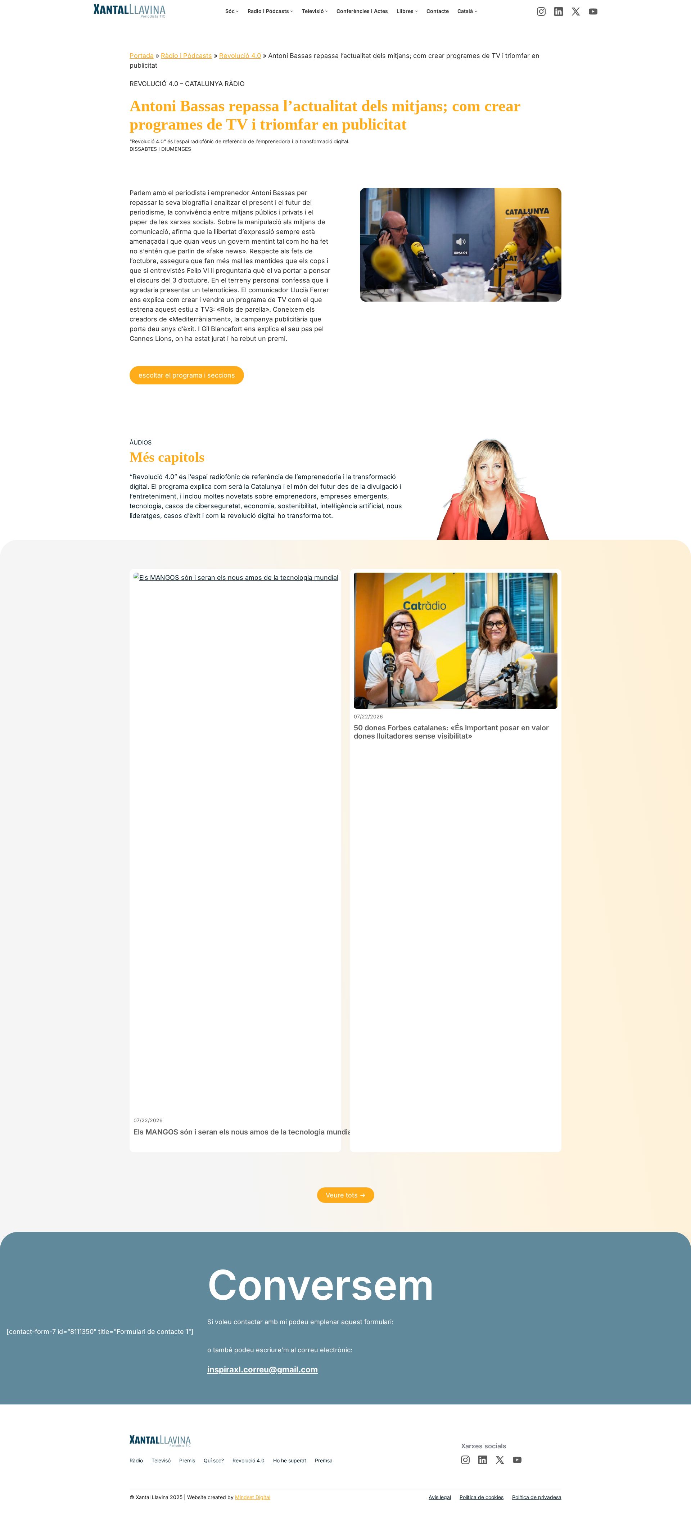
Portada (142, 55)
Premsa (324, 1460)
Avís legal (440, 1497)
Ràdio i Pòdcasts (186, 55)
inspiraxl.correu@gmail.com (262, 1369)
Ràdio (136, 1460)
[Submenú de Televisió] (326, 10)
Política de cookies (481, 1497)
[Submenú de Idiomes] (475, 10)
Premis (187, 1460)
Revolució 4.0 (240, 55)
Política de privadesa (536, 1497)
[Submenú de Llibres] (416, 10)
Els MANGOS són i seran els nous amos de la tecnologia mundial (243, 1132)
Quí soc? (214, 1460)
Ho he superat (289, 1460)
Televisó (161, 1460)
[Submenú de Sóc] (237, 10)
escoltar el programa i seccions (187, 375)
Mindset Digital (252, 1497)
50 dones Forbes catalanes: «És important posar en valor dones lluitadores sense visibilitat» (451, 732)
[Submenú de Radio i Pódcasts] (291, 10)
